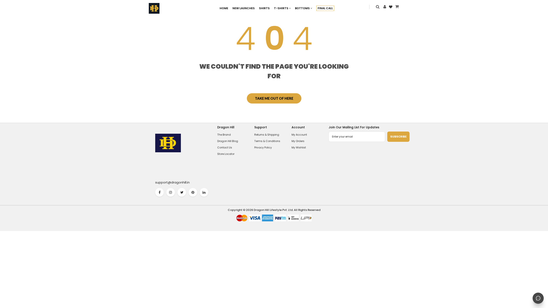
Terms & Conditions (267, 141)
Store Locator (225, 154)
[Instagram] (170, 192)
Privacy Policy (263, 147)
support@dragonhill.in (172, 182)
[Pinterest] (193, 192)
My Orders (298, 141)
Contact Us (224, 147)
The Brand (224, 134)
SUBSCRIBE (398, 137)
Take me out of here (274, 98)
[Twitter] (181, 192)
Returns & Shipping (266, 134)
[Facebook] (159, 192)
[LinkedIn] (204, 192)
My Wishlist (299, 147)
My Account (299, 134)
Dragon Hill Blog (227, 141)
